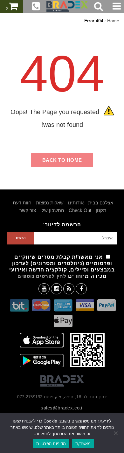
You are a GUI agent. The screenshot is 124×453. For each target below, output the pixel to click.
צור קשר (27, 210)
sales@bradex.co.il (62, 407)
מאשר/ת (83, 443)
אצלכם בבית (100, 202)
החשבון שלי (52, 210)
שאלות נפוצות (50, 202)
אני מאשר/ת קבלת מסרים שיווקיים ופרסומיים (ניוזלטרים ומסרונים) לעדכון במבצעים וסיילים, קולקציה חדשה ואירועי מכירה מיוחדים (62, 266)
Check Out (80, 210)
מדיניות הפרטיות (51, 443)
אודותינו (76, 202)
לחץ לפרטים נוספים (41, 276)
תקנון (101, 210)
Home (113, 20)
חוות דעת (22, 202)
